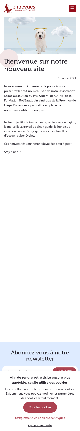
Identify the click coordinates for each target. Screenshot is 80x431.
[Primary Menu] (72, 8)
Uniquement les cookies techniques (40, 418)
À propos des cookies (40, 425)
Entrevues (19, 8)
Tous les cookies (40, 407)
